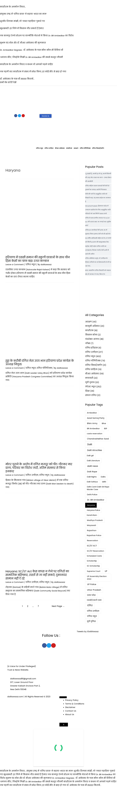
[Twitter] (19, 115)
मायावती (89, 378)
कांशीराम (69, 148)
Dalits (103, 477)
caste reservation (94, 433)
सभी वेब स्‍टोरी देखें (8, 82)
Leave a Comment (14, 264)
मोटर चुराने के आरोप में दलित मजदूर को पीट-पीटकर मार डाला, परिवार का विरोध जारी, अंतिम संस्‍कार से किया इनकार (38, 467)
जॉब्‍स (87, 343)
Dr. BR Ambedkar (95, 499)
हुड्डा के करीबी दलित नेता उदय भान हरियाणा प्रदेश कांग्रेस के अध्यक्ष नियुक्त (39, 362)
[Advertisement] (58, 99)
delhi (104, 482)
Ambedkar (92, 412)
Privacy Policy (71, 700)
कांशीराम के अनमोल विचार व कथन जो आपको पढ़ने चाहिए (89, 781)
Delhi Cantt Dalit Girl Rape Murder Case (98, 488)
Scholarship (92, 561)
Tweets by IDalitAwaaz (88, 631)
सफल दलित (90, 395)
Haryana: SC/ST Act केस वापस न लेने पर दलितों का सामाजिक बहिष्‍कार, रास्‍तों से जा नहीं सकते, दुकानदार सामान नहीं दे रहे (37, 574)
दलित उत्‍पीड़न (49, 148)
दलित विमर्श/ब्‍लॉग (98, 148)
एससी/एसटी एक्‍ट (94, 600)
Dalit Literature (93, 460)
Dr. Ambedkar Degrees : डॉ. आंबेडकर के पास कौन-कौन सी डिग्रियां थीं (83, 778)
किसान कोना (91, 334)
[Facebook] (15, 115)
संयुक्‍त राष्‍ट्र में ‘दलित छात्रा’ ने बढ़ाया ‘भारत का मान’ (49, 771)
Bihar (104, 423)
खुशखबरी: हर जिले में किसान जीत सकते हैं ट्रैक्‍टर (25, 774)
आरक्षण (76, 148)
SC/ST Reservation (95, 551)
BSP (105, 428)
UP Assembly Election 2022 (97, 577)
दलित (90, 605)
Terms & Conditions (74, 703)
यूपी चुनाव (90, 382)
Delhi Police (92, 494)
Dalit (89, 444)
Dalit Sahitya (92, 482)
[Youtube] (23, 115)
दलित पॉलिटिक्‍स (85, 148)
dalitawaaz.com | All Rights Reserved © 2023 (28, 696)
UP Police (91, 584)
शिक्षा (87, 391)
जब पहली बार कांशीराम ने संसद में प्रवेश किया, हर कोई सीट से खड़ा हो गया (33, 785)
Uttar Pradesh (94, 589)
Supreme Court (93, 571)
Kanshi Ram (92, 515)
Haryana (91, 505)
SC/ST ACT (92, 545)
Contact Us (70, 711)
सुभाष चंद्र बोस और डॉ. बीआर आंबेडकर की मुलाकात (29, 778)
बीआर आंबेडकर (60, 148)
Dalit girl (90, 455)
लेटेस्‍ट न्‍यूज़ (90, 386)
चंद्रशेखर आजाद (92, 339)
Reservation (92, 540)
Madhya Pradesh (95, 520)
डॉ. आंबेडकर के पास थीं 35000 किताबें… (84, 785)
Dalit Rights (92, 477)
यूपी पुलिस (91, 621)
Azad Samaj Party (95, 418)
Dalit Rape (92, 471)
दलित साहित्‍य (91, 369)
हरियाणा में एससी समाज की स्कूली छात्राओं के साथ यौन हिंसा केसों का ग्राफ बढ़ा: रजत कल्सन (37, 259)
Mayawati (91, 525)
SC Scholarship (93, 566)
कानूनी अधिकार (92, 326)
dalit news (92, 466)
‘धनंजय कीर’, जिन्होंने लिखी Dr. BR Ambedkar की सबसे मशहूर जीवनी (31, 781)
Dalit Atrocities (94, 450)
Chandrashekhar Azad (98, 438)
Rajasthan (91, 530)
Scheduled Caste (94, 556)
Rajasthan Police (94, 535)
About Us (69, 714)
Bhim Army (92, 423)
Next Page (58, 606)
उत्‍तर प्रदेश (91, 595)
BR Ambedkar (93, 428)
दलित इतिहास (91, 347)
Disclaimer (70, 707)
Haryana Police (93, 510)
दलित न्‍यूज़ (39, 148)
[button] (45, 116)
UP (106, 571)
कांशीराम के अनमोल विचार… (13, 771)
